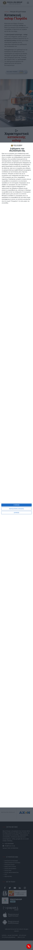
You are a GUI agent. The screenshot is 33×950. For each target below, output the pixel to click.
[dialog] (16, 475)
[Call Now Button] (28, 946)
